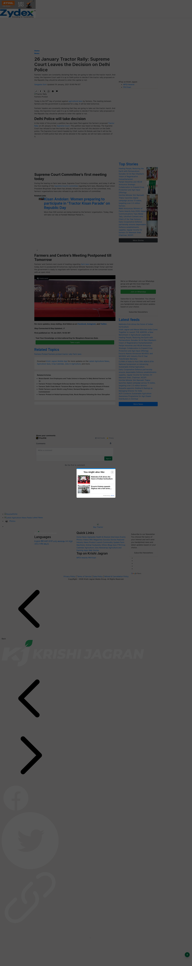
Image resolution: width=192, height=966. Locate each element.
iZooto (112, 495)
